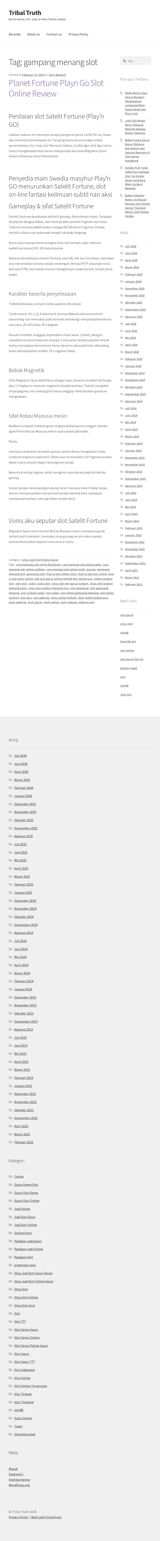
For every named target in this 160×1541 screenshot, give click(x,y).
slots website (17, 602)
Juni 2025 (131, 331)
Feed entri (16, 1474)
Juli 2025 (130, 324)
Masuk (13, 1469)
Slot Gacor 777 (24, 1362)
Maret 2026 (132, 267)
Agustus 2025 (133, 317)
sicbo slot (43, 583)
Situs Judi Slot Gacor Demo (33, 1273)
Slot (17, 1313)
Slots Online (23, 1418)
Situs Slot (21, 1289)
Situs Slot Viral (24, 1305)
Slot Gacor (21, 1354)
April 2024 (131, 429)
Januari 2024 (133, 450)
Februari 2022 (133, 584)
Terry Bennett (57, 75)
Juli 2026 (130, 246)
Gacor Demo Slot (26, 1184)
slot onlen (52, 593)
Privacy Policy (78, 34)
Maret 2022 (132, 577)
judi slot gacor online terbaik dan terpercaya (63, 579)
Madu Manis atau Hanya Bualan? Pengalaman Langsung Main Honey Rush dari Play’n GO (136, 103)
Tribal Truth (25, 13)
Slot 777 (20, 1321)
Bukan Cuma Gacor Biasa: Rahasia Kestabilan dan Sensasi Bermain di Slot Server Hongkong (137, 150)
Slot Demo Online (27, 1337)
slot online (127, 650)
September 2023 (135, 479)
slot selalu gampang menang (79, 593)
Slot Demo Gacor (26, 1329)
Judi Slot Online (25, 1225)
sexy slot (21, 583)
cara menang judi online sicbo (65, 569)
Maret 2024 (132, 436)
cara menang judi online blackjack (38, 564)
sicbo (32, 583)
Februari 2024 (133, 443)
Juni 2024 (131, 415)
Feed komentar (19, 1479)
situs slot (126, 624)
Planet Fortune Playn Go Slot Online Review (56, 88)
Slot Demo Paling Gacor (31, 1346)
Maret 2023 (132, 521)
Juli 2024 (130, 408)
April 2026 (131, 260)
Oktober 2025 (133, 302)
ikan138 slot (128, 641)
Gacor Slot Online (26, 1201)
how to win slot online (92, 574)
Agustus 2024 (133, 401)
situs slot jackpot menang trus (48, 588)
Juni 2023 (131, 500)
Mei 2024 (130, 422)
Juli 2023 (130, 493)
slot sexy (26, 598)
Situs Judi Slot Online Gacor (40, 560)
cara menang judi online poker (81, 564)
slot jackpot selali (32, 593)
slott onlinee (68, 602)
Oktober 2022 (133, 556)
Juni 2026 (131, 253)
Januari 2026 (133, 281)
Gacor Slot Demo (26, 1193)
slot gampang (79, 588)
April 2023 (131, 514)
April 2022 (131, 570)
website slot (87, 602)
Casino (19, 1176)
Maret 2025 (132, 352)
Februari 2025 (133, 359)
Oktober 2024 (133, 387)
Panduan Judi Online (28, 1249)
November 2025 (135, 295)
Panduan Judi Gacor (28, 1241)
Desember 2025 (134, 288)
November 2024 (135, 380)
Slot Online (22, 1378)
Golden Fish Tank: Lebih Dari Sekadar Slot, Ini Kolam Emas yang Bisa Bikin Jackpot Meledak (137, 178)
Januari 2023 (133, 535)
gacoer (91, 569)
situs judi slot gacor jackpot (69, 583)
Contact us (54, 34)
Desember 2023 (134, 458)
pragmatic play (25, 1265)
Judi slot (126, 694)
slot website (41, 598)
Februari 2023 (133, 528)
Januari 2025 (133, 366)
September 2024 (135, 394)
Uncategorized (24, 1434)
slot (122, 677)
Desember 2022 (134, 542)
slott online (51, 602)
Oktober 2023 (133, 472)
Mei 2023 (130, 507)
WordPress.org (19, 1485)
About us (33, 34)
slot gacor (127, 615)
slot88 (124, 633)
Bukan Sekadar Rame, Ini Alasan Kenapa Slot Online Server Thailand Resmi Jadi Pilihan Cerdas (137, 206)
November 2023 (135, 464)
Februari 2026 (133, 274)
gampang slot (36, 574)
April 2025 (131, 345)
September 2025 (135, 309)
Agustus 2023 (133, 486)
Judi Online (22, 1209)
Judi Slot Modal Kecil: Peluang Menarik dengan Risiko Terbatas (135, 127)
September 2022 (135, 563)
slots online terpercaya (93, 598)
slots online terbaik (63, 598)
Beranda (15, 34)
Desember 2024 (134, 373)
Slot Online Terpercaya (30, 1386)
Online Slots (23, 1233)
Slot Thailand (24, 1402)
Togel (18, 1426)
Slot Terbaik (23, 1394)
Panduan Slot (23, 1257)
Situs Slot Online (26, 1297)
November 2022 (135, 549)
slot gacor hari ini (131, 659)
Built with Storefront (46, 1517)
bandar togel (128, 668)
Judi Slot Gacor (25, 1217)
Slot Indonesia (24, 1370)
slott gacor (35, 602)
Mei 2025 (130, 338)
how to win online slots (61, 574)
